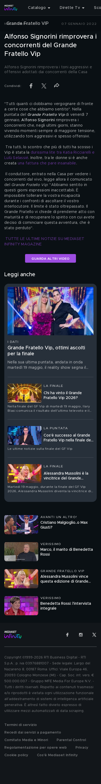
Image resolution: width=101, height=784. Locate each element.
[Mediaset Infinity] (10, 7)
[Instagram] (80, 634)
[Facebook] (67, 634)
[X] (94, 634)
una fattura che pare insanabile (47, 163)
